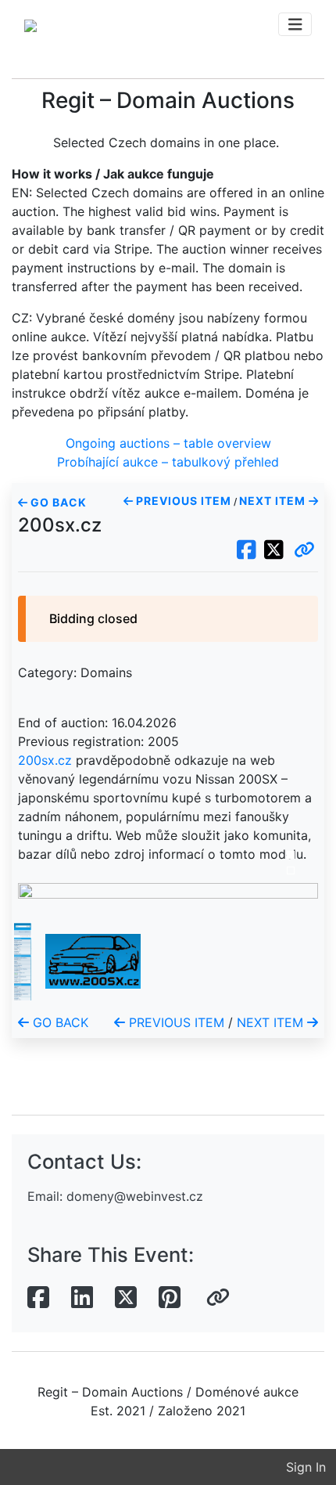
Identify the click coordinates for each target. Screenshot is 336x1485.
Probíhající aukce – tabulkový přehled (168, 462)
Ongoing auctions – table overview (168, 443)
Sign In (306, 1467)
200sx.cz (45, 760)
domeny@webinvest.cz (134, 1196)
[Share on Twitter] (126, 1298)
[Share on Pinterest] (170, 1298)
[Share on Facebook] (38, 1298)
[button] (304, 550)
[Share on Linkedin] (82, 1298)
